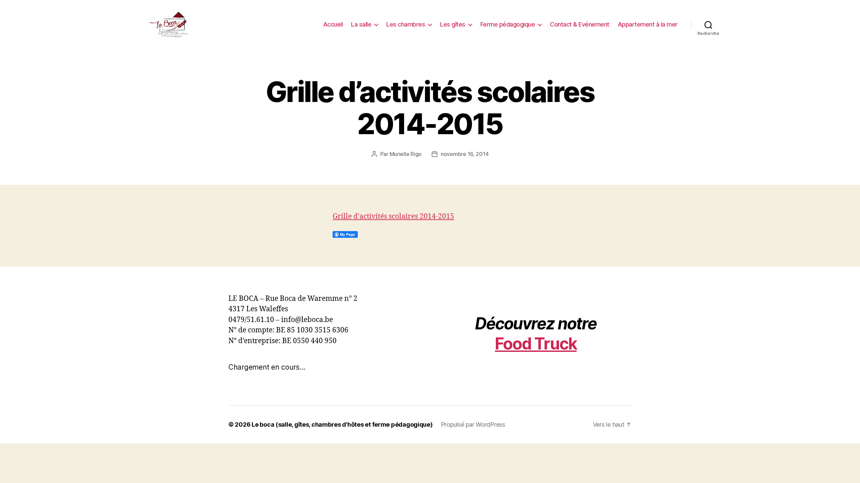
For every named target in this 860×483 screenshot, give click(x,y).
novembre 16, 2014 (464, 154)
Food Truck (535, 344)
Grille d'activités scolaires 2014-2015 (393, 216)
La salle (361, 24)
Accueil (333, 24)
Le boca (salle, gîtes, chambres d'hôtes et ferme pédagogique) (342, 424)
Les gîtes (452, 24)
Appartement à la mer (648, 24)
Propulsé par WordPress (473, 424)
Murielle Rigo (406, 154)
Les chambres (405, 24)
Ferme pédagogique (507, 24)
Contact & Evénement (579, 24)
